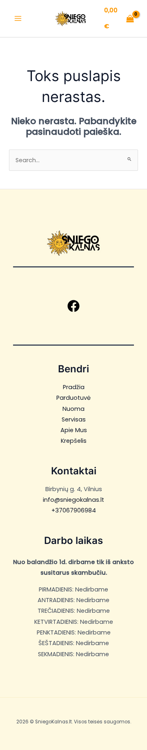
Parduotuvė (73, 398)
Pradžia (74, 387)
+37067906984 (73, 510)
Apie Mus (73, 430)
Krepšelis (74, 441)
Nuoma (73, 409)
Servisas (74, 419)
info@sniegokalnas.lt (73, 500)
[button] (73, 306)
